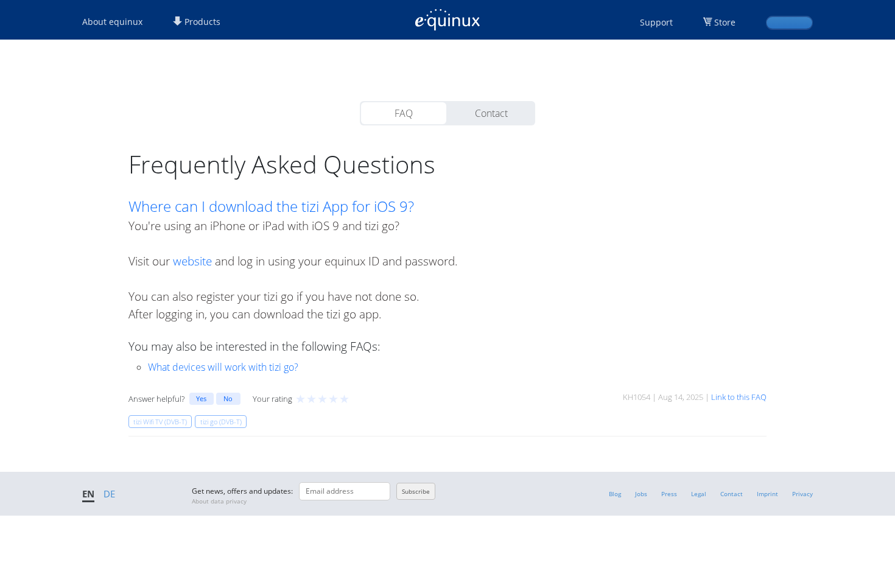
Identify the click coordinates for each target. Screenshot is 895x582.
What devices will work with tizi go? (223, 367)
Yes (201, 398)
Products (201, 21)
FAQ (404, 113)
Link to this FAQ (739, 396)
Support (656, 22)
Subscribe (416, 491)
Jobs (641, 493)
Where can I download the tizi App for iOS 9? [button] (271, 206)
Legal (698, 493)
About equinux (112, 21)
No (228, 398)
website (192, 261)
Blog (615, 493)
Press (669, 493)
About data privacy (219, 501)
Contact (491, 113)
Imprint (767, 493)
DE (109, 494)
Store (724, 22)
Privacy (802, 493)
